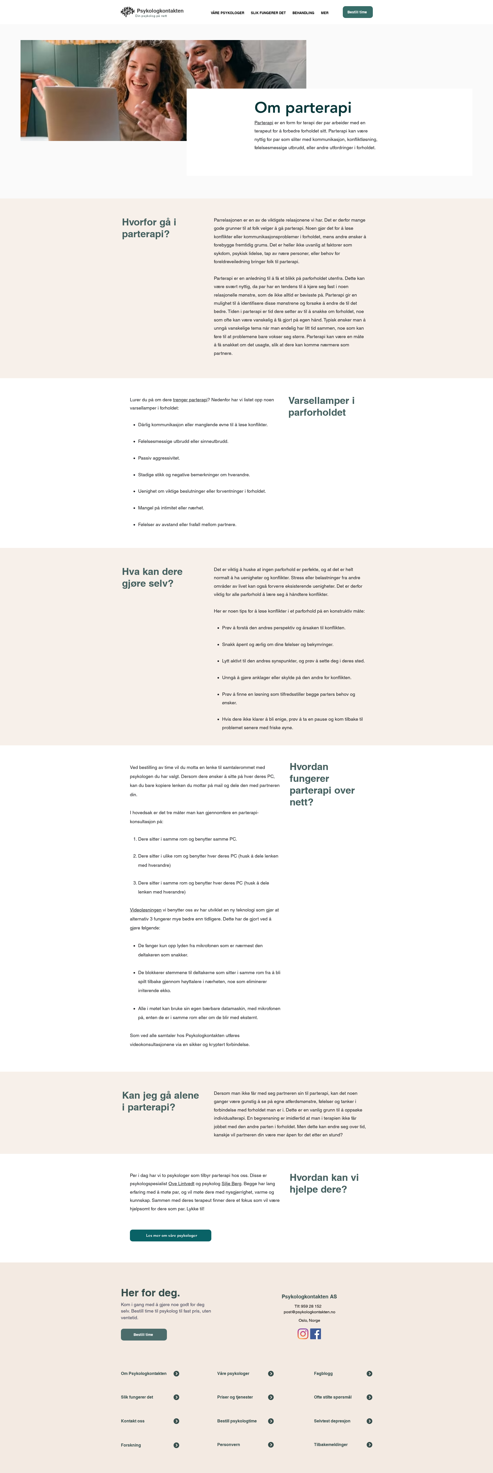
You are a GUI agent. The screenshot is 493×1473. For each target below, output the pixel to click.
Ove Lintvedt (181, 1183)
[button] (303, 10)
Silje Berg (231, 1183)
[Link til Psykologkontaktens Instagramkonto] (303, 1333)
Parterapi (263, 122)
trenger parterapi (190, 399)
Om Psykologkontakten (144, 1373)
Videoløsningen (146, 910)
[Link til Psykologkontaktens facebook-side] (315, 1333)
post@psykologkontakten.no (309, 1311)
